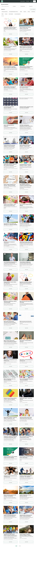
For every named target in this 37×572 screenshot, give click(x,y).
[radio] (4, 12)
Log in (34, 1)
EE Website (27, 1)
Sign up (31, 1)
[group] (18, 13)
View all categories (32, 9)
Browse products (22, 1)
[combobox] (15, 6)
